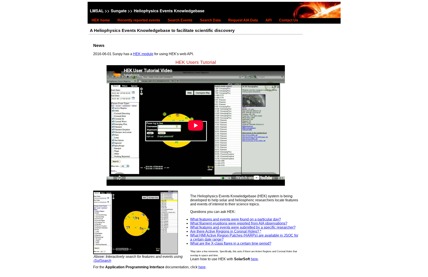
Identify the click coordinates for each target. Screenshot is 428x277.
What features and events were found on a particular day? (235, 219)
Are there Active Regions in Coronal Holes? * (225, 231)
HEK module (143, 54)
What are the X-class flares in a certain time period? (230, 243)
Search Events (180, 20)
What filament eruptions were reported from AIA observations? (238, 223)
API (268, 20)
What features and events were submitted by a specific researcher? (243, 227)
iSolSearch (102, 260)
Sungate (119, 11)
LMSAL (97, 11)
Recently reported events (138, 20)
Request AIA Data (243, 20)
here (254, 259)
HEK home (101, 20)
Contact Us (288, 20)
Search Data (210, 20)
